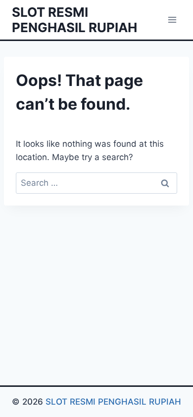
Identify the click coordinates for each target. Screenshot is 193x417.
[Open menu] (172, 19)
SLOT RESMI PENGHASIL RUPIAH (113, 402)
